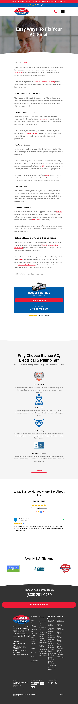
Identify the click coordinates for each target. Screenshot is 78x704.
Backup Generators (60, 628)
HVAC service (36, 220)
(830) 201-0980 (39, 309)
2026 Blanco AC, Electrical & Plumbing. (25, 694)
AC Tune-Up (43, 632)
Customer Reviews (34, 625)
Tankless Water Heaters (51, 629)
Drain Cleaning (51, 634)
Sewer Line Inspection (51, 638)
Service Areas (33, 636)
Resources (34, 629)
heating (20, 259)
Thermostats (43, 649)
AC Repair (42, 630)
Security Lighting (59, 636)
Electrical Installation (60, 620)
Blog (25, 62)
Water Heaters (50, 624)
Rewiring (59, 644)
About (32, 620)
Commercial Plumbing (52, 654)
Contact (33, 646)
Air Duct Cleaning (42, 639)
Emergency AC (42, 622)
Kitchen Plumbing (51, 658)
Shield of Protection (34, 640)
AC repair (44, 245)
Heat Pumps (43, 655)
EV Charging (60, 657)
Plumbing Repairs (51, 620)
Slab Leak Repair (51, 650)
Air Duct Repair (41, 635)
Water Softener (51, 642)
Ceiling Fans (60, 654)
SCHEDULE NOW (39, 300)
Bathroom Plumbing (51, 662)
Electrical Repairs (59, 624)
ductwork (59, 212)
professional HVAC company (26, 265)
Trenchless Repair (51, 668)
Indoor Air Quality (42, 645)
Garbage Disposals (51, 646)
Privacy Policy (33, 649)
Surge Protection (60, 651)
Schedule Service (39, 604)
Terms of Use (33, 653)
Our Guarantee (34, 632)
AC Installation (42, 626)
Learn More (39, 471)
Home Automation (60, 647)
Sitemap (62, 694)
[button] (39, 5)
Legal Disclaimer (34, 657)
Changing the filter (31, 133)
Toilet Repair (52, 665)
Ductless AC (43, 642)
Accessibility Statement (34, 661)
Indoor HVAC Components (43, 652)
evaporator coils (43, 119)
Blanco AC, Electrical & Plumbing (44, 82)
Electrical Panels (59, 632)
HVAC (43, 166)
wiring (47, 175)
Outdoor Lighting (59, 640)
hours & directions (18, 689)
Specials (33, 643)
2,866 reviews (42, 508)
